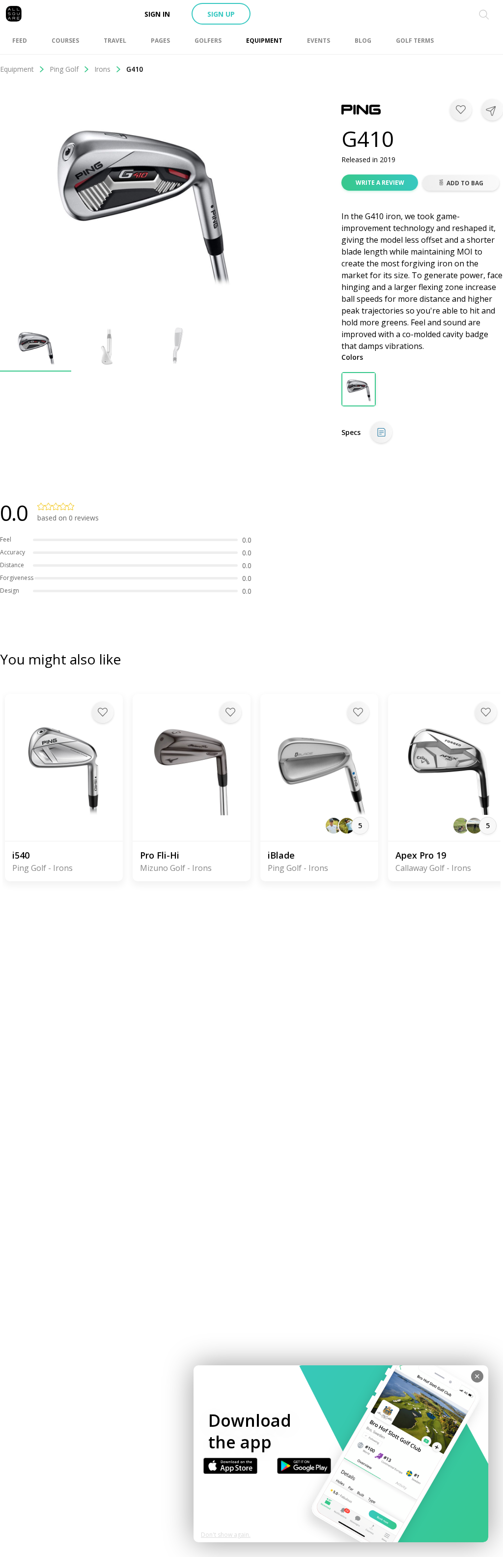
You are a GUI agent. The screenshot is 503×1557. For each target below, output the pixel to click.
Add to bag (465, 183)
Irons (102, 69)
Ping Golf (64, 69)
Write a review (380, 182)
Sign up (221, 14)
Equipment (17, 69)
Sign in (157, 14)
